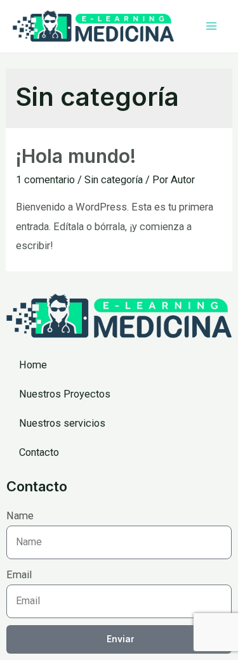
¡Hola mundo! (76, 156)
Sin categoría (113, 180)
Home (33, 365)
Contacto (39, 452)
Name (20, 516)
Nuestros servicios (62, 423)
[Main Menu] (211, 26)
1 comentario (45, 180)
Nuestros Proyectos (64, 394)
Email (19, 575)
